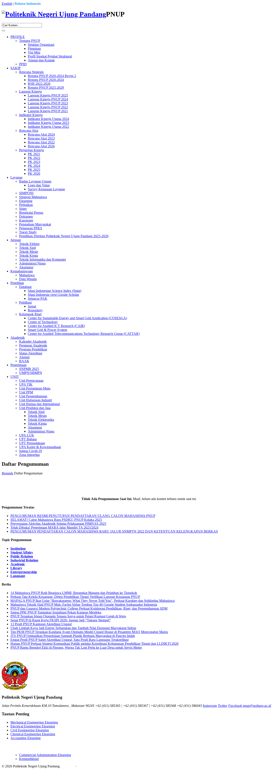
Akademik (17, 337)
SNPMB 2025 (29, 369)
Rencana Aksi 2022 (41, 142)
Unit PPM (26, 392)
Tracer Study (28, 232)
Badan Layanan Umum (35, 181)
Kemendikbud (29, 759)
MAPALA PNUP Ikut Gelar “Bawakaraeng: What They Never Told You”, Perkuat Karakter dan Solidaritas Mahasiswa (92, 600)
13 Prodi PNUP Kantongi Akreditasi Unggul (41, 624)
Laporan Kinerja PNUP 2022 (48, 107)
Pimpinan (34, 48)
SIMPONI (26, 193)
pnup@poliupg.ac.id (257, 705)
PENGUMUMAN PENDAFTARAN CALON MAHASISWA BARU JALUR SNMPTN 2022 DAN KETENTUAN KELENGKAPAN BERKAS (114, 531)
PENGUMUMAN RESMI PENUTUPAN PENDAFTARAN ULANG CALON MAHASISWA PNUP (82, 516)
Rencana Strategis (31, 72)
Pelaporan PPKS (30, 228)
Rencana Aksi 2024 (41, 134)
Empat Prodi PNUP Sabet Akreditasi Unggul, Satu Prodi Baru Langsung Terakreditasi (69, 640)
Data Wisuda (28, 279)
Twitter (222, 705)
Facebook (235, 705)
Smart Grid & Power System (47, 330)
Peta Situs (68, 766)
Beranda (7, 473)
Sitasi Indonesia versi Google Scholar (53, 294)
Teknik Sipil (27, 248)
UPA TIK (26, 384)
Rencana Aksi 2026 (41, 146)
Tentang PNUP (29, 41)
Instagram (210, 705)
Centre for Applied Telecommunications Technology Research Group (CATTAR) (84, 334)
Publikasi (25, 302)
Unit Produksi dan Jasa (35, 408)
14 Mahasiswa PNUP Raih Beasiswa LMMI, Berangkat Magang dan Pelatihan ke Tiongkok (73, 593)
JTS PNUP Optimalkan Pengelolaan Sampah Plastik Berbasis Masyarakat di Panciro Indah (72, 636)
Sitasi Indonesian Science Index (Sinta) (54, 291)
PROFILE (17, 37)
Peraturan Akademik (33, 345)
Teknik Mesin (28, 251)
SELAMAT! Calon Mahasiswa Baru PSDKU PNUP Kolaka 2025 (56, 520)
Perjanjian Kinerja (31, 150)
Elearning (25, 201)
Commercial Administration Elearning (45, 755)
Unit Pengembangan (33, 396)
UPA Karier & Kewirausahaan (40, 447)
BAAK (24, 361)
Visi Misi (34, 52)
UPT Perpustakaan (32, 443)
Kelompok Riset (30, 314)
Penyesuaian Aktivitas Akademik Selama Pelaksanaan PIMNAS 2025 (58, 523)
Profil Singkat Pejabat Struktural (50, 56)
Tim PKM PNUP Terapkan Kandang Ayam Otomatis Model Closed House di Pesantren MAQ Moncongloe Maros (89, 632)
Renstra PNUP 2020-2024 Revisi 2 (52, 76)
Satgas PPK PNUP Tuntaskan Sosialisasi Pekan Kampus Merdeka (55, 612)
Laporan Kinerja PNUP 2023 (48, 103)
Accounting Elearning (25, 738)
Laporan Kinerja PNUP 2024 (48, 99)
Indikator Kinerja (31, 115)
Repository (35, 310)
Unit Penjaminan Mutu (34, 388)
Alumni (24, 357)
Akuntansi (26, 267)
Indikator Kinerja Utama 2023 (48, 123)
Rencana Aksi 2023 (41, 138)
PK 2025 (34, 169)
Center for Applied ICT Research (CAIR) (56, 326)
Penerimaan (18, 365)
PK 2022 (34, 158)
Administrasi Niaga (32, 263)
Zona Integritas (29, 455)
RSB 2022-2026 (39, 84)
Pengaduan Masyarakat (35, 224)
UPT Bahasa (28, 439)
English (7, 3)
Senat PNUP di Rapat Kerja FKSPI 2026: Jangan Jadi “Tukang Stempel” (60, 620)
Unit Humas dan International (39, 404)
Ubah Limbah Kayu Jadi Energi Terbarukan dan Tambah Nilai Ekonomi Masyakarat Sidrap (73, 628)
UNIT (14, 376)
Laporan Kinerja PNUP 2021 (48, 111)
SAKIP (15, 68)
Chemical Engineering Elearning (32, 734)
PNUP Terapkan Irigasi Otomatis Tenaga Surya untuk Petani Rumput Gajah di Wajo (68, 616)
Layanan (16, 177)
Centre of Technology (43, 322)
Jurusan (15, 240)
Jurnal (32, 306)
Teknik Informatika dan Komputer (42, 259)
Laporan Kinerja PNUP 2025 (48, 95)
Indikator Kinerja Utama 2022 (48, 126)
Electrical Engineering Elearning (32, 726)
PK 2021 (34, 154)
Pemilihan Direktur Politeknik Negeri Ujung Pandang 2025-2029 (63, 236)
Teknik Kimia (28, 255)
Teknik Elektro (29, 244)
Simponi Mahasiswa (33, 197)
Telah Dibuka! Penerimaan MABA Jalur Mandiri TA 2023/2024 (54, 527)
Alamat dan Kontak (41, 60)
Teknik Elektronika (41, 419)
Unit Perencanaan (31, 380)
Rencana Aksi (28, 130)
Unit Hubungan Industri (35, 400)
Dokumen (26, 216)
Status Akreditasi (30, 353)
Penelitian (17, 283)
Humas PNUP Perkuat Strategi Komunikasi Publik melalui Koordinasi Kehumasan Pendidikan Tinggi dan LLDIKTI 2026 (94, 643)
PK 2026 (34, 173)
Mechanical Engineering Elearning (34, 722)
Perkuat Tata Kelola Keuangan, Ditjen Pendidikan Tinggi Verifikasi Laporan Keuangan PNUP (75, 597)
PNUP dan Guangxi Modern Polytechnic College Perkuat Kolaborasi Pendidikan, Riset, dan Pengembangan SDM (88, 608)
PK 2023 (34, 162)
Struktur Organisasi (41, 44)
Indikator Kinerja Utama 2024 (48, 119)
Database (25, 287)
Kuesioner (26, 220)
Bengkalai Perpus (31, 212)
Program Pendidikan (33, 349)
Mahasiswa (27, 275)
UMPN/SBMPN (30, 373)
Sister (23, 209)
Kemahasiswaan (21, 271)
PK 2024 (34, 166)
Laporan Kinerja (30, 91)
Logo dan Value (39, 185)
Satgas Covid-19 (30, 451)
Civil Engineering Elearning (29, 730)
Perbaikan (26, 205)
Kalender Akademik (33, 341)
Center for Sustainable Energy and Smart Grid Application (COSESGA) (77, 318)
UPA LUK (26, 435)
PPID (23, 64)
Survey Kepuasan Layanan (46, 189)
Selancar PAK (37, 298)
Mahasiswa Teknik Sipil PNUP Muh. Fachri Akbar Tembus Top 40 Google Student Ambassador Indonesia (83, 604)
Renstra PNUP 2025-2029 (46, 87)
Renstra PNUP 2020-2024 (46, 80)
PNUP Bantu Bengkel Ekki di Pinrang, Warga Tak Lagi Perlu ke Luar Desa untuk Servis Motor (76, 647)
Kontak (83, 766)
